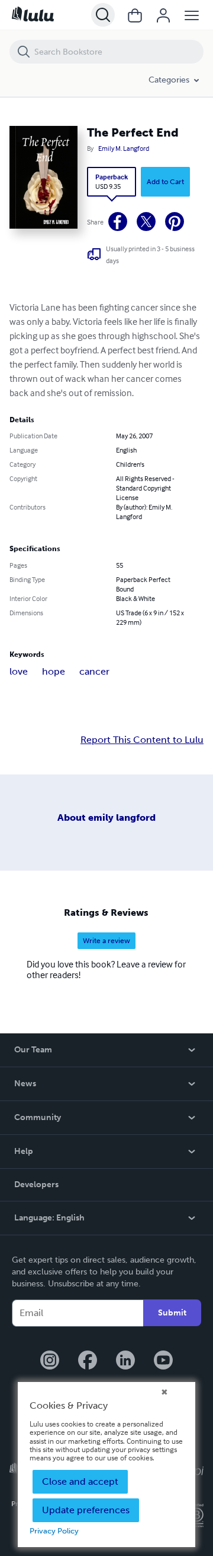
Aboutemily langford (106, 817)
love (18, 671)
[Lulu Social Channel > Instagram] (49, 1361)
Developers (36, 1184)
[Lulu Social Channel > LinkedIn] (125, 1361)
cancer (94, 671)
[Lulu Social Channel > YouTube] (163, 1361)
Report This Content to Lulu (142, 740)
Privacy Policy (54, 1530)
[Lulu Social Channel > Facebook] (87, 1361)
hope (53, 671)
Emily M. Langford (123, 148)
